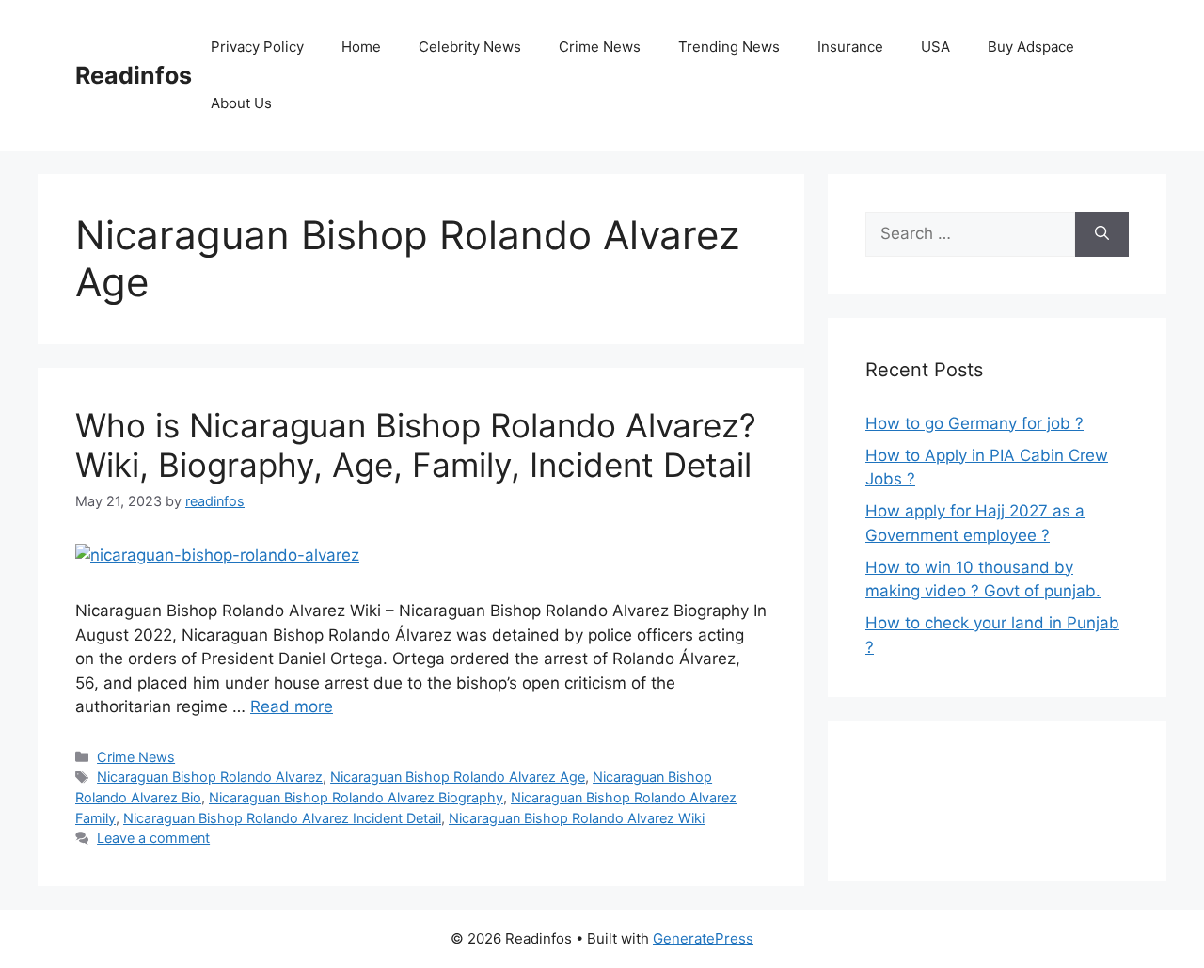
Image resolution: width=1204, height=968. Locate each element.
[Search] (1102, 234)
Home (361, 47)
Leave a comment (153, 838)
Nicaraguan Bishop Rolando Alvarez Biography (356, 797)
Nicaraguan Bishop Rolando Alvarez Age (457, 777)
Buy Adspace (1031, 47)
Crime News (600, 47)
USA (935, 47)
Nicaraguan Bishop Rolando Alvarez (210, 777)
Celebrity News (470, 47)
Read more (291, 706)
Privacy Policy (257, 47)
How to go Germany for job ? (974, 423)
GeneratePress (703, 938)
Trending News (729, 47)
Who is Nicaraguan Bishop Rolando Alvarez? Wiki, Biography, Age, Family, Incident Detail (415, 444)
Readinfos (133, 75)
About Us (241, 103)
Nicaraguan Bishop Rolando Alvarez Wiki (577, 818)
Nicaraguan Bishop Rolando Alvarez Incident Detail (282, 818)
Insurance (850, 47)
